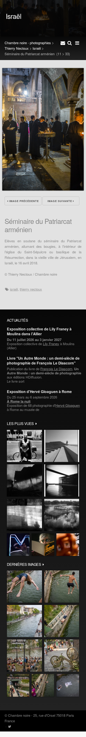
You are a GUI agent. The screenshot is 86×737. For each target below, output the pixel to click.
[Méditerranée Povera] (61, 446)
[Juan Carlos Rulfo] (67, 544)
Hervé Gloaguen (67, 405)
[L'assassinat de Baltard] (24, 480)
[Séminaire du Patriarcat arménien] (43, 189)
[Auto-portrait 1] (24, 515)
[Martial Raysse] (18, 544)
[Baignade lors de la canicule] (24, 586)
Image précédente (23, 201)
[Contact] (62, 43)
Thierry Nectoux (17, 48)
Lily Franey (51, 343)
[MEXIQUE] (24, 446)
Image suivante (60, 201)
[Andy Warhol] (43, 544)
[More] (36, 423)
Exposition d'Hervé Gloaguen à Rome (39, 391)
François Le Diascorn (56, 368)
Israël (37, 48)
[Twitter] (9, 726)
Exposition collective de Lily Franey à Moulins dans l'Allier (39, 331)
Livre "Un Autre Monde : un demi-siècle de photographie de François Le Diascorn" (43, 360)
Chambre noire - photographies (28, 42)
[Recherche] (69, 43)
